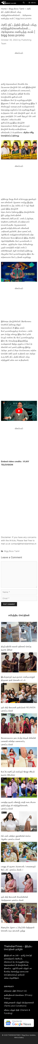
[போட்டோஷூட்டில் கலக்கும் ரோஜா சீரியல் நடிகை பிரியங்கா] (19, 757)
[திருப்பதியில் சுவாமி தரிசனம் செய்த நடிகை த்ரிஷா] (19, 632)
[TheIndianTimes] (8, 2)
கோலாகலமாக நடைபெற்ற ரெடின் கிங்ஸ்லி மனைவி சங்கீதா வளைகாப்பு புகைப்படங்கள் (18, 741)
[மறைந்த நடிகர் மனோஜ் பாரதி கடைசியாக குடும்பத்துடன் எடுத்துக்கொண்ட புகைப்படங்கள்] (19, 788)
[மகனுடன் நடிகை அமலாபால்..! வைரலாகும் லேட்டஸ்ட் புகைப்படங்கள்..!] (19, 852)
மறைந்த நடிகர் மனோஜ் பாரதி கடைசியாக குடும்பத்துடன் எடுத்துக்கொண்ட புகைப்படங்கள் (18, 805)
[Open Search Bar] (24, 2)
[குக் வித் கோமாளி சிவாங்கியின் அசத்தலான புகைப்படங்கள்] (19, 882)
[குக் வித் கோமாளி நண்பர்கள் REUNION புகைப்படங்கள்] (19, 693)
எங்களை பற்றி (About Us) (15, 991)
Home (4, 9)
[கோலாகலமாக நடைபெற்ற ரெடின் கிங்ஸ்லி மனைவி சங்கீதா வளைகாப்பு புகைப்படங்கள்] (19, 723)
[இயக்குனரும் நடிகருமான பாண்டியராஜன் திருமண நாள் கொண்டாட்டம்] (19, 662)
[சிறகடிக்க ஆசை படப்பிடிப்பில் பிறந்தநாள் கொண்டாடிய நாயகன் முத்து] (19, 913)
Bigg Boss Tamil (16, 9)
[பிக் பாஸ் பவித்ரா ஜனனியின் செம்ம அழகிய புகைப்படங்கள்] (19, 821)
